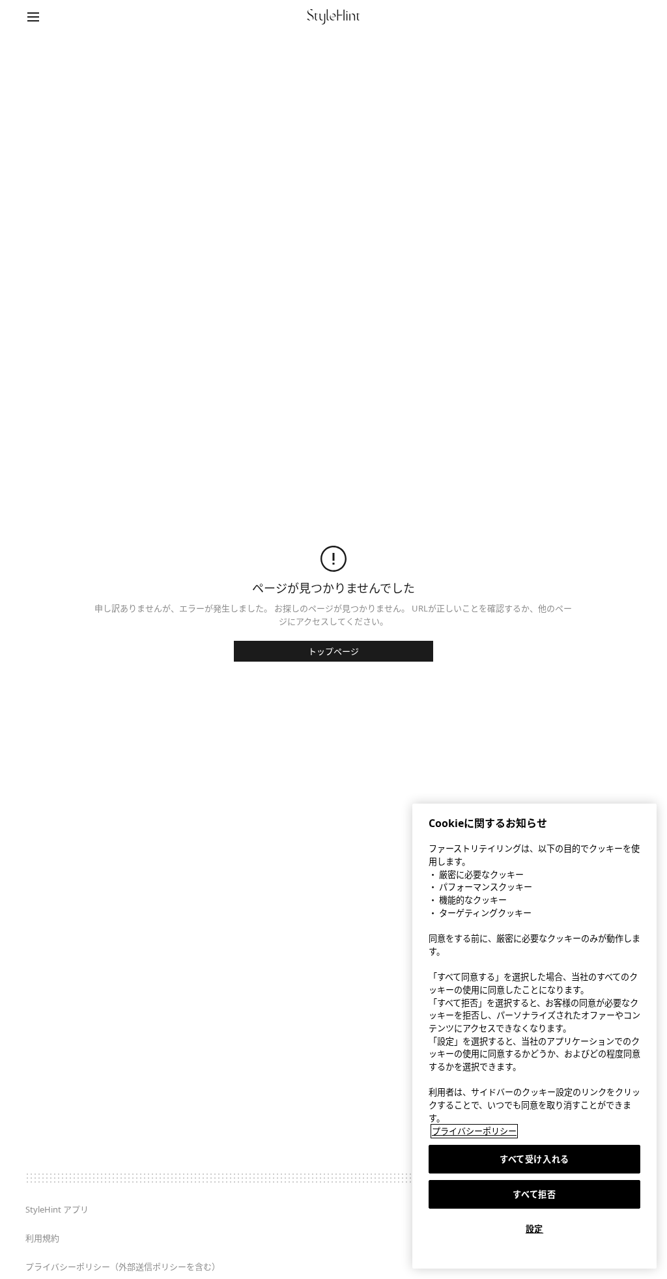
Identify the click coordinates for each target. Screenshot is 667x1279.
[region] (534, 1036)
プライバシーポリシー (474, 1131)
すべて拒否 (534, 1194)
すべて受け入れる (534, 1159)
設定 (534, 1229)
